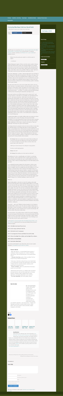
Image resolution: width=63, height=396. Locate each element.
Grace (24, 29)
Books (21, 29)
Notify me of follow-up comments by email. (14, 381)
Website (18, 379)
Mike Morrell (11, 29)
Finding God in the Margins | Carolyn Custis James (29, 356)
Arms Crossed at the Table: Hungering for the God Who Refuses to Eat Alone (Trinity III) (48, 53)
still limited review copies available (27, 52)
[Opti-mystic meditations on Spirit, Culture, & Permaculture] (31, 14)
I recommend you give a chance (21, 245)
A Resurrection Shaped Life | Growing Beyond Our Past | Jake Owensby (21, 354)
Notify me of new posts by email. (13, 383)
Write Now (9, 18)
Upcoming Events (10, 20)
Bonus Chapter (24, 18)
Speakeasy (10, 52)
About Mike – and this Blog (16, 18)
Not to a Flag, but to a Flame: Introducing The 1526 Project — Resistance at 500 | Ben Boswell (48, 47)
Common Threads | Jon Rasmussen (47, 42)
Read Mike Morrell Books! (32, 18)
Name (19, 375)
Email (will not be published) (21, 377)
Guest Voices (27, 29)
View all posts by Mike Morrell (14, 346)
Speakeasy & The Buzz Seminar (42, 18)
